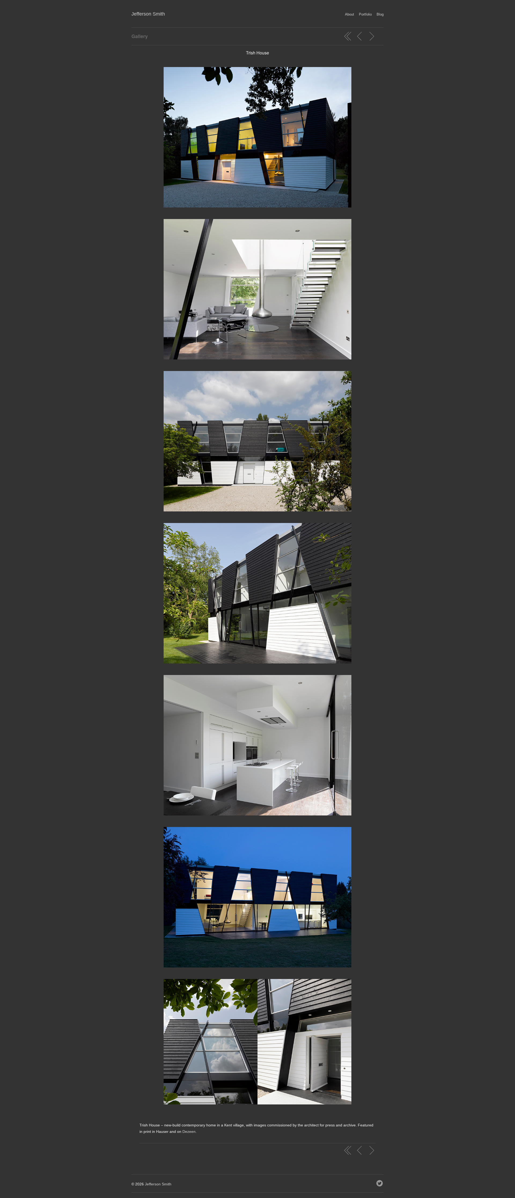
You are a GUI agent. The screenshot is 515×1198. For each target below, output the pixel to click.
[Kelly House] (371, 36)
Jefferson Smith (148, 14)
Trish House (257, 53)
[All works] (348, 36)
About (349, 14)
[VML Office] (360, 36)
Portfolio (365, 14)
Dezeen (189, 1131)
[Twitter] (380, 1182)
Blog (380, 14)
